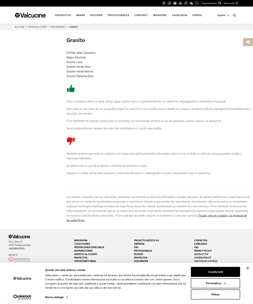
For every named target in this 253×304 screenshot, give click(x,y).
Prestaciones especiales (89, 247)
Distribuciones (83, 250)
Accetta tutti (215, 271)
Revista (138, 254)
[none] (223, 15)
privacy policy (203, 250)
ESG (136, 247)
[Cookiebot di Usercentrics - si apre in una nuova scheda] (22, 297)
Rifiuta (215, 294)
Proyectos (80, 257)
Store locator (229, 3)
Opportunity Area (209, 3)
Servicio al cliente (85, 254)
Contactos (200, 240)
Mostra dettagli (54, 297)
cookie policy (202, 257)
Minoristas (80, 240)
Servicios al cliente (37, 27)
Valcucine (19, 27)
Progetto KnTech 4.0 (146, 240)
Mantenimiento (58, 27)
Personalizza (213, 283)
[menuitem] (223, 15)
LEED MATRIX (141, 261)
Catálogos (200, 244)
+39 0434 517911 (17, 248)
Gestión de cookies (206, 261)
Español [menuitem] (221, 15)
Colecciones (82, 244)
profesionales (143, 250)
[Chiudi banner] (247, 268)
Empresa (139, 244)
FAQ (196, 247)
